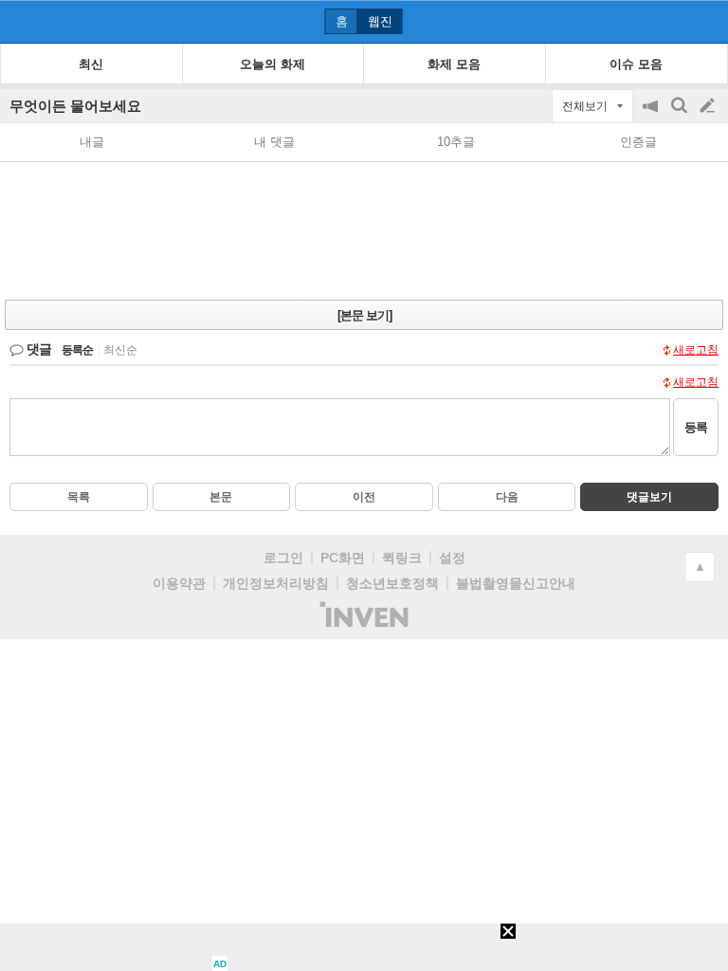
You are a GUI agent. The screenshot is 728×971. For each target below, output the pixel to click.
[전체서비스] (706, 21)
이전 (364, 497)
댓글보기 (649, 497)
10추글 (456, 142)
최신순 (120, 350)
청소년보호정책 (392, 583)
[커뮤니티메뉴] (20, 21)
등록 (695, 427)
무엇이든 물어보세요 (75, 106)
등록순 (77, 350)
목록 (78, 497)
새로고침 (696, 350)
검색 (680, 115)
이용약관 (179, 583)
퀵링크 (402, 557)
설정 (452, 557)
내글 (92, 142)
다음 (507, 497)
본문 (220, 497)
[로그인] (671, 21)
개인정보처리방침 (276, 583)
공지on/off (652, 115)
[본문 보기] (364, 315)
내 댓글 (274, 142)
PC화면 (342, 557)
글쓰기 (709, 106)
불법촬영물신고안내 (515, 583)
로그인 (283, 557)
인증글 (638, 142)
